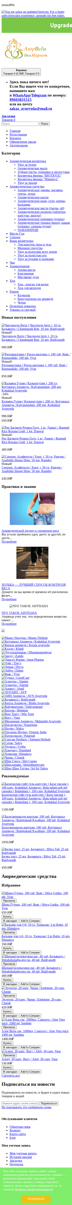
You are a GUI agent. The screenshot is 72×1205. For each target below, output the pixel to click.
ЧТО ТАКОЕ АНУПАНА (19, 613)
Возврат (15, 1130)
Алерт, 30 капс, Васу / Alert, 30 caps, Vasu (30, 1059)
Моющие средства (30, 248)
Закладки (16, 1160)
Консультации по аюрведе (35, 299)
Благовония (26, 273)
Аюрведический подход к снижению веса (30, 530)
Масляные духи (28, 277)
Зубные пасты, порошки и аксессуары (44, 172)
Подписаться (49, 1103)
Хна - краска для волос (33, 284)
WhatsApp (21, 95)
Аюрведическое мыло (32, 168)
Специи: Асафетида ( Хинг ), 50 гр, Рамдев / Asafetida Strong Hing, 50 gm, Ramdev (32, 469)
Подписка (16, 1164)
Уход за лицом (27, 183)
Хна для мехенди (29, 288)
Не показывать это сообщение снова (26, 1107)
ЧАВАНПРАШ (28, 230)
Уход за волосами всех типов (37, 251)
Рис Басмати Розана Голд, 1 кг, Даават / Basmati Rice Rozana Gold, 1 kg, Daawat (34, 440)
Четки (22, 302)
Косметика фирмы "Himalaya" (38, 179)
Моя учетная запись (23, 1153)
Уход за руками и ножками (36, 259)
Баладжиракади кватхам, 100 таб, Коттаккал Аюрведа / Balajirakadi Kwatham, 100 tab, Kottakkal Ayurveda (36, 831)
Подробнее (9, 541)
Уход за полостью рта (32, 255)
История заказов (21, 1157)
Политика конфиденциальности (34, 1189)
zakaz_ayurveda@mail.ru (31, 108)
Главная (15, 131)
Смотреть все (11, 1075)
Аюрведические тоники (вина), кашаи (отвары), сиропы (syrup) (44, 224)
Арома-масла (26, 270)
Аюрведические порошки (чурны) (41, 219)
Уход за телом (27, 164)
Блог (13, 1137)
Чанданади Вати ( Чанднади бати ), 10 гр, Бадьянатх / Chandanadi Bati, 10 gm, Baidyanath (33, 337)
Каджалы (24, 295)
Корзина (15, 138)
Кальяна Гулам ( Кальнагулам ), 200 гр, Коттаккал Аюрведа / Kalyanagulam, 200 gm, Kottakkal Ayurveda (35, 405)
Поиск (44, 123)
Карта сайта (18, 1134)
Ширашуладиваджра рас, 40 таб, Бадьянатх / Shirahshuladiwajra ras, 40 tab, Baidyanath (32, 969)
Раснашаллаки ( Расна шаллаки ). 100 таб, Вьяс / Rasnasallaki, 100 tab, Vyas (34, 366)
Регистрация (18, 134)
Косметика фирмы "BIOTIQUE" (40, 175)
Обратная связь (20, 1126)
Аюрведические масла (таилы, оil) (41, 208)
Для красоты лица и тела (34, 244)
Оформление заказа (23, 141)
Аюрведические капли (33, 197)
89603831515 (21, 99)
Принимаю (36, 1199)
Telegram (39, 95)
